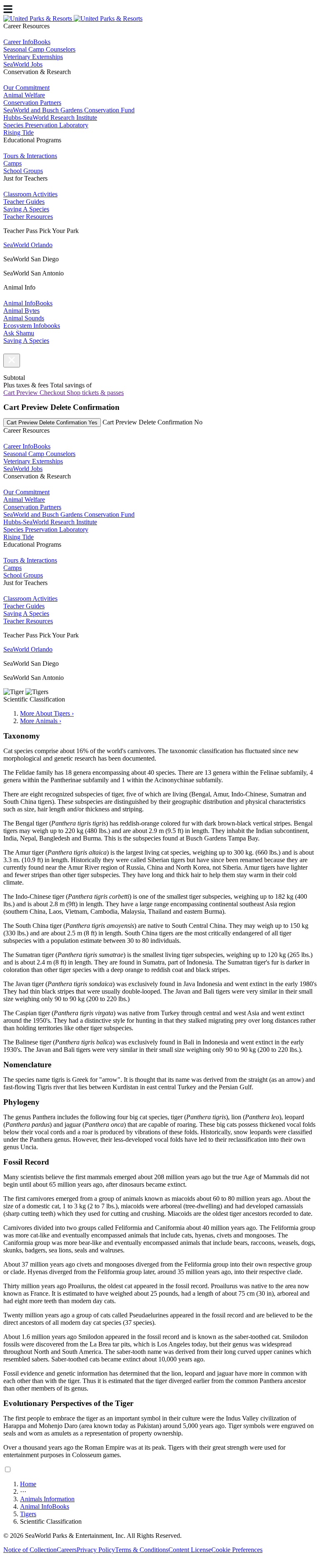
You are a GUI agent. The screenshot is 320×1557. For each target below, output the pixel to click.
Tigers (28, 1513)
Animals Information (47, 1498)
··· (23, 1491)
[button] (11, 360)
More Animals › (40, 720)
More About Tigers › (47, 713)
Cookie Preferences (236, 1549)
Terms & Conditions (141, 1549)
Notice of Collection (30, 1549)
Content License (189, 1549)
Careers (67, 1549)
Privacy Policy (96, 1549)
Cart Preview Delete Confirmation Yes (52, 422)
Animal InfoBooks (44, 1506)
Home (28, 1484)
